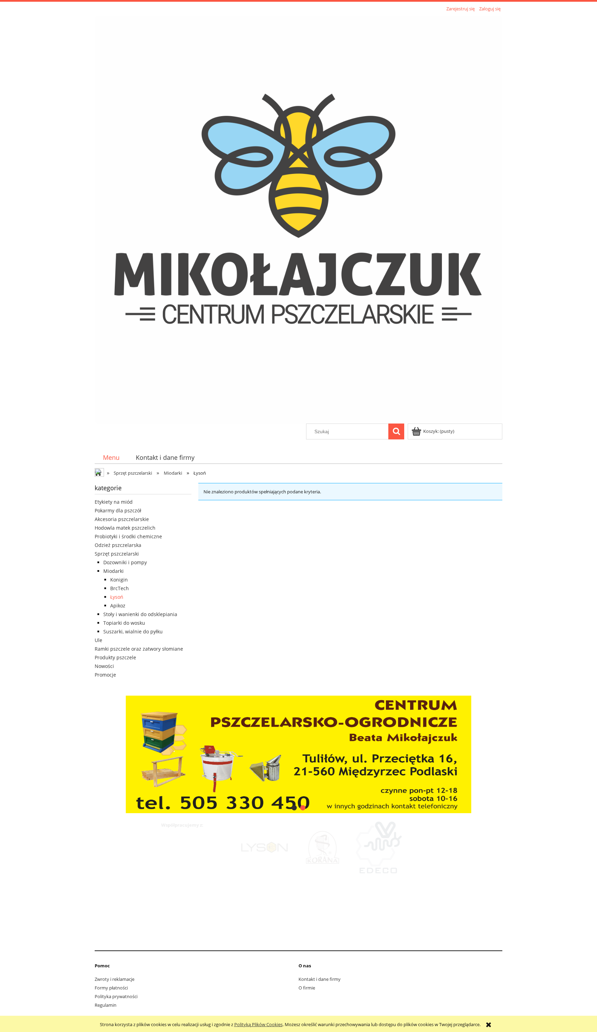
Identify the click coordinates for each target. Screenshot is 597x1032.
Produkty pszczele (115, 657)
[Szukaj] (396, 431)
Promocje (105, 674)
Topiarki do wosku (124, 623)
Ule (98, 640)
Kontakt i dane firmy (319, 979)
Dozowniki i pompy (125, 562)
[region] (298, 753)
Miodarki (113, 571)
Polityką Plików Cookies (258, 1024)
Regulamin (105, 1005)
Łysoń (116, 597)
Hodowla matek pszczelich (125, 527)
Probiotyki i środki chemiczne (128, 536)
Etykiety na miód (114, 502)
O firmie (306, 988)
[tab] (294, 807)
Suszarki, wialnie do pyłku (133, 631)
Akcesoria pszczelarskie (122, 519)
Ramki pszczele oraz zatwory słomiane (139, 648)
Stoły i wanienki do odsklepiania (140, 614)
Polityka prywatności (116, 996)
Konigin (119, 579)
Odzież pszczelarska (118, 545)
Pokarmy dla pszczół (118, 510)
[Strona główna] (298, 218)
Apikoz (117, 605)
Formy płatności (111, 988)
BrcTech (119, 588)
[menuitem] (111, 458)
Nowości (104, 666)
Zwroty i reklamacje (114, 979)
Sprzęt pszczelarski (117, 553)
